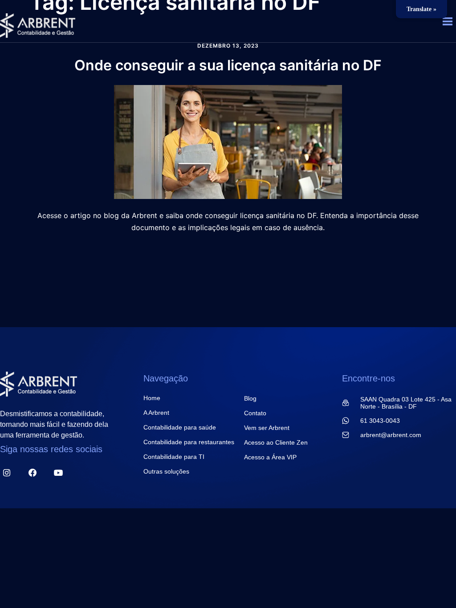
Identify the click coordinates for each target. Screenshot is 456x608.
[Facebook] (32, 472)
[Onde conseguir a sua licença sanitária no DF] (228, 141)
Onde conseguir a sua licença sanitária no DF (228, 65)
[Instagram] (6, 472)
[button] (448, 22)
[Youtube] (58, 472)
